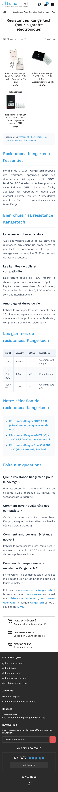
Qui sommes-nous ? (13, 663)
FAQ (35, 140)
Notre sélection (24, 140)
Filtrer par (12, 39)
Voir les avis (29, 765)
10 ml (19, 606)
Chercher (39, 4)
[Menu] (52, 4)
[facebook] (29, 784)
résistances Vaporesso (23, 598)
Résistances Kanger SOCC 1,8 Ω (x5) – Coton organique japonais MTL (28, 425)
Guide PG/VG (9, 668)
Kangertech (37, 602)
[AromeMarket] (19, 4)
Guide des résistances (14, 678)
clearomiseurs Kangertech (35, 590)
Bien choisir (36, 137)
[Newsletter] (52, 739)
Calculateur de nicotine (14, 683)
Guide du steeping (11, 673)
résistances (34, 594)
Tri (25, 39)
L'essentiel (23, 137)
